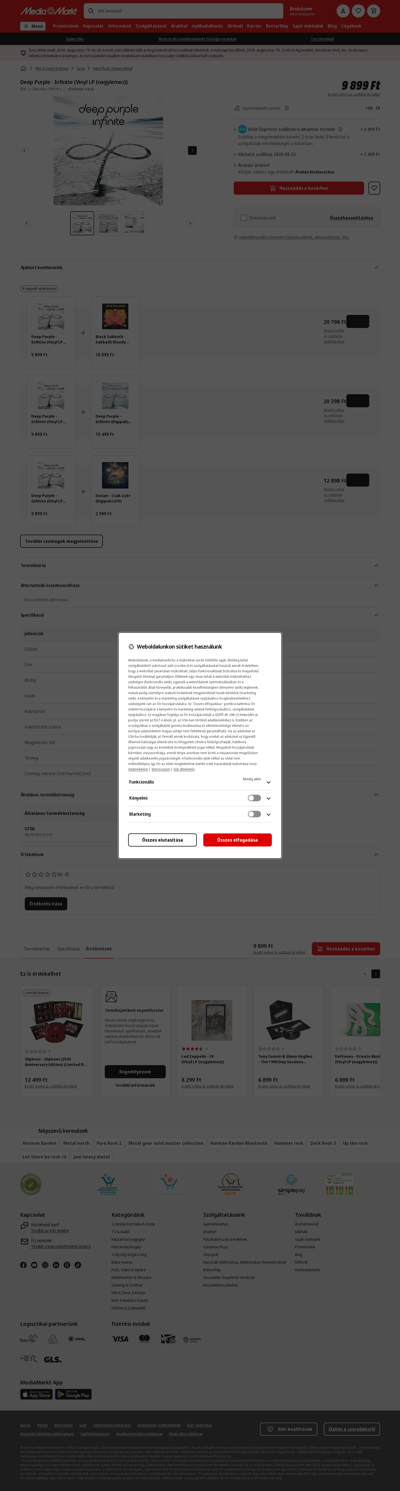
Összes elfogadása (237, 840)
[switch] (254, 798)
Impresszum (161, 769)
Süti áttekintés (184, 769)
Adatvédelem (138, 769)
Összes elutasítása (162, 840)
